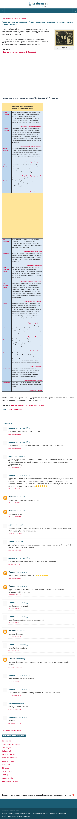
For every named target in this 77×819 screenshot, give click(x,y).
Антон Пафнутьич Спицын (6, 269)
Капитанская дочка (9, 758)
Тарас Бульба (7, 778)
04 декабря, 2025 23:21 (15, 723)
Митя (4, 353)
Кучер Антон (6, 382)
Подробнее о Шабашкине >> (34, 265)
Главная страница (7, 18)
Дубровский (6, 751)
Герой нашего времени (11, 744)
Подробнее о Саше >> (36, 191)
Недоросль (6, 765)
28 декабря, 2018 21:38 (15, 550)
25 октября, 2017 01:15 (14, 467)
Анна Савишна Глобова (5, 285)
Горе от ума (6, 748)
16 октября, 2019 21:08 (14, 578)
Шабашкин (6, 253)
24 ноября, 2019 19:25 (14, 622)
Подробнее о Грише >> (36, 350)
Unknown (12, 497)
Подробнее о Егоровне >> (35, 337)
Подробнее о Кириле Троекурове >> (32, 162)
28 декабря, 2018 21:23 (15, 533)
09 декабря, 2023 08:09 (15, 667)
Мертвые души (8, 761)
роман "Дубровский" (20, 18)
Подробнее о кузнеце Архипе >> (33, 380)
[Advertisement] (38, 74)
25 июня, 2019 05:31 (14, 564)
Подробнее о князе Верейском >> (33, 251)
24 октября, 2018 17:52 (14, 517)
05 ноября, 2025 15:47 (14, 709)
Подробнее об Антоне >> (35, 390)
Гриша (4, 339)
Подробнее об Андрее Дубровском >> (31, 126)
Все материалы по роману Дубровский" (20, 52)
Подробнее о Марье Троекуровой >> (32, 176)
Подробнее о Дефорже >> (35, 323)
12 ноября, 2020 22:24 (14, 636)
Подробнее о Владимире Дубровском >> (31, 146)
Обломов (5, 768)
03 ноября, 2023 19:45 (14, 650)
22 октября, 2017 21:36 (14, 434)
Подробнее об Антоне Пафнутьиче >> (31, 281)
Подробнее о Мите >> (36, 366)
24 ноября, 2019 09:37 (14, 608)
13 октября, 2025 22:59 (14, 695)
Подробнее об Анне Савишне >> (33, 301)
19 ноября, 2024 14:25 (14, 681)
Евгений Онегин (8, 754)
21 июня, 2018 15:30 (14, 489)
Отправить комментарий (11, 730)
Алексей (11, 659)
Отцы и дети (7, 771)
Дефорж (5, 303)
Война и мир (7, 741)
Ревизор (5, 775)
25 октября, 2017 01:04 (14, 448)
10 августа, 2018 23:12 (14, 503)
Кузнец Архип (6, 368)
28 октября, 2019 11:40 (14, 594)
